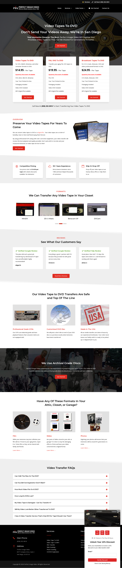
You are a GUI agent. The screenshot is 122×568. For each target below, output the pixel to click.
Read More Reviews (61, 276)
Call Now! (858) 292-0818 (101, 2)
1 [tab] (56, 223)
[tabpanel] (25, 211)
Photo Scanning (51, 549)
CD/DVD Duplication (53, 552)
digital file (41, 132)
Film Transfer (51, 545)
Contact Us (105, 8)
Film (14, 436)
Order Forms (79, 8)
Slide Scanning (51, 547)
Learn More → (17, 450)
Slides (49, 436)
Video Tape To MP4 (53, 542)
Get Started (95, 8)
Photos (84, 436)
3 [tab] (64, 223)
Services (67, 8)
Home (59, 8)
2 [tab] (60, 223)
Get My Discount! (102, 560)
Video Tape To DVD (53, 540)
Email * (90, 551)
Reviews (87, 2)
